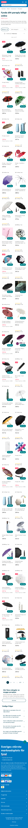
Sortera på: (9, 33)
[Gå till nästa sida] (23, 682)
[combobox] (14, 5)
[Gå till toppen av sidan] (24, 741)
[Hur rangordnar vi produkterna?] (5, 33)
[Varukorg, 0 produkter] (22, 2)
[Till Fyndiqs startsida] (4, 2)
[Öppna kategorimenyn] (25, 2)
